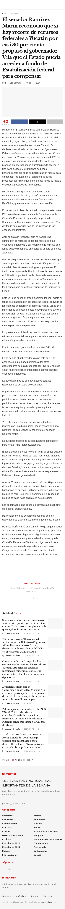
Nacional (15, 14)
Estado (6, 851)
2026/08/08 (29, 751)
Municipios (40, 819)
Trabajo (34, 896)
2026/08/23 (28, 656)
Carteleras (8, 815)
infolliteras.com (16, 902)
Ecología (6, 839)
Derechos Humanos (12, 835)
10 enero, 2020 (33, 83)
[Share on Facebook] (19, 121)
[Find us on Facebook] (3, 869)
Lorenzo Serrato (13, 83)
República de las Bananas (48, 839)
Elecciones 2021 (11, 843)
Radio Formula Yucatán (46, 831)
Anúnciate (21, 896)
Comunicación (10, 823)
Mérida (37, 815)
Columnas (7, 819)
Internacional (9, 855)
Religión (38, 835)
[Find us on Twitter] (8, 869)
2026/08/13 (28, 703)
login (12, 760)
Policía (37, 827)
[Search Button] (61, 4)
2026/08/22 (28, 681)
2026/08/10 (28, 729)
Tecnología (40, 847)
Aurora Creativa (48, 902)
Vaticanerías (40, 851)
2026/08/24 (28, 633)
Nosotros (6, 896)
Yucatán (38, 855)
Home (5, 14)
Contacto (7, 827)
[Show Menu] (3, 4)
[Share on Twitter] (37, 121)
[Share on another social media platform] (55, 121)
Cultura (6, 831)
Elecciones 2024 (11, 847)
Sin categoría (41, 843)
